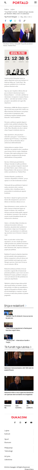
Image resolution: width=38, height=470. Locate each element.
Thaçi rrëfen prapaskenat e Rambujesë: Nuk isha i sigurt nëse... (19, 329)
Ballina (6, 9)
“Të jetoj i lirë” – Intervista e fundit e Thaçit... (17, 341)
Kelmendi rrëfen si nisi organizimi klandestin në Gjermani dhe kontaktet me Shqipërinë (18, 393)
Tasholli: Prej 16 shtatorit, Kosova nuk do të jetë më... (19, 317)
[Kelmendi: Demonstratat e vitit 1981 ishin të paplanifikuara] (19, 359)
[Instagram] (20, 422)
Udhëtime (8, 459)
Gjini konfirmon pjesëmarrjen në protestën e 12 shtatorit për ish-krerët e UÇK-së (19, 407)
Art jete (7, 456)
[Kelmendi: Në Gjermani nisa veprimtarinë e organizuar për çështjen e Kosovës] (7, 402)
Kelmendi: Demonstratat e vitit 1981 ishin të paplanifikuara (18, 369)
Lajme (13, 9)
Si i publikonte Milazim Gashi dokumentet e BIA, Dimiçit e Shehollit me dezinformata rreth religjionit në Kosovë (30, 407)
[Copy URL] (24, 21)
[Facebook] (5, 21)
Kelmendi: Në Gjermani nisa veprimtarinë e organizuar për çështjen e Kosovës (7, 407)
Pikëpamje (8, 448)
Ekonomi (7, 442)
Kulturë (7, 434)
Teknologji (8, 451)
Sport (6, 439)
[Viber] (19, 21)
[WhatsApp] (15, 21)
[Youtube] (31, 422)
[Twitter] (10, 21)
